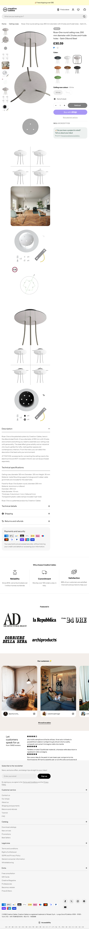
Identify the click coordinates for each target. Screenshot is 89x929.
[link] (15, 620)
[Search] (84, 16)
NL (56, 927)
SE (70, 927)
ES (30, 927)
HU (43, 927)
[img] (52, 736)
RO (63, 927)
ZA (83, 927)
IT (49, 927)
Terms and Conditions (30, 782)
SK (66, 927)
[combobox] (44, 16)
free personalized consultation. (70, 136)
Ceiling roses (14, 24)
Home (4, 24)
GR (37, 927)
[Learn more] (57, 48)
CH (16, 927)
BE (12, 927)
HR (40, 927)
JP (53, 927)
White (59, 93)
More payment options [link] (70, 117)
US (79, 927)
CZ (19, 927)
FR (33, 927)
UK (76, 927)
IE (46, 927)
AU (6, 927)
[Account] (73, 9)
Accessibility (46, 923)
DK (26, 927)
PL (59, 927)
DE (23, 927)
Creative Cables (12, 914)
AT (9, 927)
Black (69, 93)
